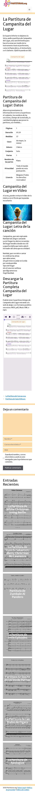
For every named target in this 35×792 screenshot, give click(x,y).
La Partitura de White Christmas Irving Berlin (17, 509)
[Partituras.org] (15, 3)
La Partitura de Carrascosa (16, 396)
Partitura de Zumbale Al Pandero (17, 593)
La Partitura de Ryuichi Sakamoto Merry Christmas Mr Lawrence (18, 551)
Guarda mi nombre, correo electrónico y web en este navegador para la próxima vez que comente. (18, 458)
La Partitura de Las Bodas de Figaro (17, 721)
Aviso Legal (22, 788)
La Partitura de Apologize (17, 761)
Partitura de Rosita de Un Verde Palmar (17, 678)
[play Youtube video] (17, 212)
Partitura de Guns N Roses (15, 399)
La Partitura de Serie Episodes (17, 636)
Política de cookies (22, 790)
